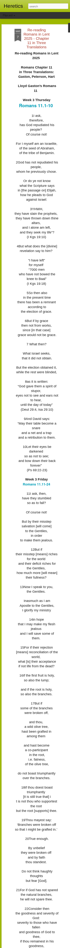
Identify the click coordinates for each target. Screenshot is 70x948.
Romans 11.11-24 (36, 484)
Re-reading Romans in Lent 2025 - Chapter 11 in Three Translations (37, 38)
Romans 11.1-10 (36, 105)
